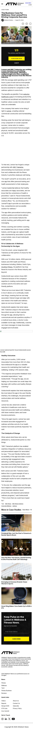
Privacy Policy (17, 708)
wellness (14, 506)
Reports (3, 703)
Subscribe (28, 3)
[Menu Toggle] (2, 4)
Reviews (4, 693)
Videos (3, 701)
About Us (16, 701)
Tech (2, 688)
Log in (16, 63)
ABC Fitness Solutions (17, 503)
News (3, 679)
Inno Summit (5, 711)
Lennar (8, 111)
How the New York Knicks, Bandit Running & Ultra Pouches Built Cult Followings (16, 558)
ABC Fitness (8, 503)
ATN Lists (4, 708)
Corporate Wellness (6, 506)
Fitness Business (6, 690)
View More (25, 510)
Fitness (3, 683)
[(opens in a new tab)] (2, 719)
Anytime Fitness (7, 267)
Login (30, 4)
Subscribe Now (16, 58)
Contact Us (16, 703)
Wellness (4, 685)
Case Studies (5, 9)
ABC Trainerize (18, 167)
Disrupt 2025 (5, 706)
